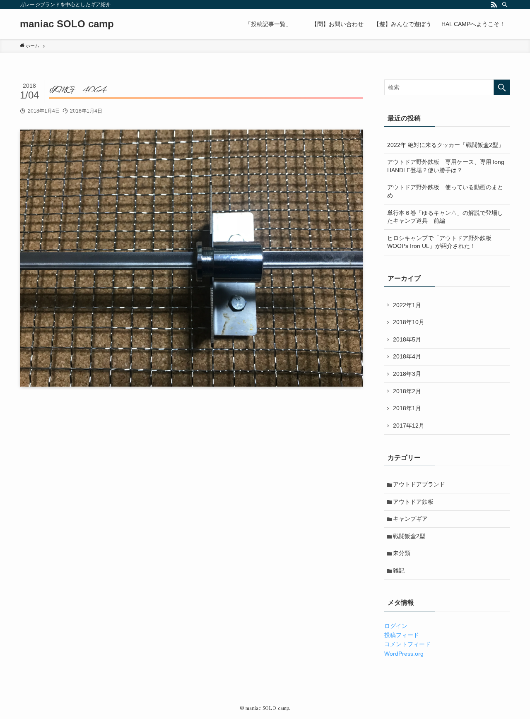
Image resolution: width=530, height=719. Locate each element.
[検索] (504, 4)
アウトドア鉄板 (413, 501)
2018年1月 (407, 408)
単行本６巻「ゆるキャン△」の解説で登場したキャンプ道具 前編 (445, 216)
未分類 (401, 553)
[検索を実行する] (502, 87)
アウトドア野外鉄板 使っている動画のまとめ (445, 191)
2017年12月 (408, 425)
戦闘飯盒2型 (409, 536)
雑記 (399, 570)
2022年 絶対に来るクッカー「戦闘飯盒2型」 (445, 145)
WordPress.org (404, 653)
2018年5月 (407, 339)
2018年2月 (407, 391)
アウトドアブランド (419, 484)
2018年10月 (408, 322)
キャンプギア (410, 518)
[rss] (494, 4)
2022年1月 (407, 305)
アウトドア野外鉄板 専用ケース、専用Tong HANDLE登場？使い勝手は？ (445, 166)
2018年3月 (407, 373)
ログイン (395, 626)
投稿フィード (401, 635)
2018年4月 (407, 356)
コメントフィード (407, 644)
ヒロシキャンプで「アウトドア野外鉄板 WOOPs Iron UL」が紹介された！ (442, 242)
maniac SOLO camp (67, 24)
